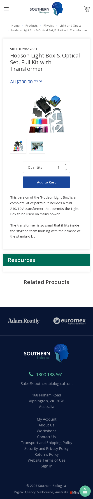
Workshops (46, 430)
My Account (46, 419)
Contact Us (46, 436)
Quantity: (35, 167)
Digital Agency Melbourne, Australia (41, 492)
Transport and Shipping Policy (46, 442)
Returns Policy (47, 454)
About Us (46, 425)
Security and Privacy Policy (46, 448)
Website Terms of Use (46, 460)
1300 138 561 (49, 374)
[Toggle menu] (6, 9)
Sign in (46, 466)
